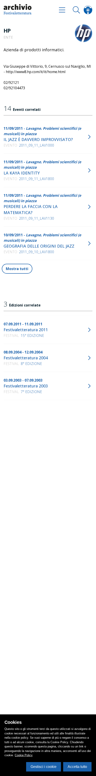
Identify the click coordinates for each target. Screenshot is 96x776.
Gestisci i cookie (43, 767)
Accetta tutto (77, 767)
